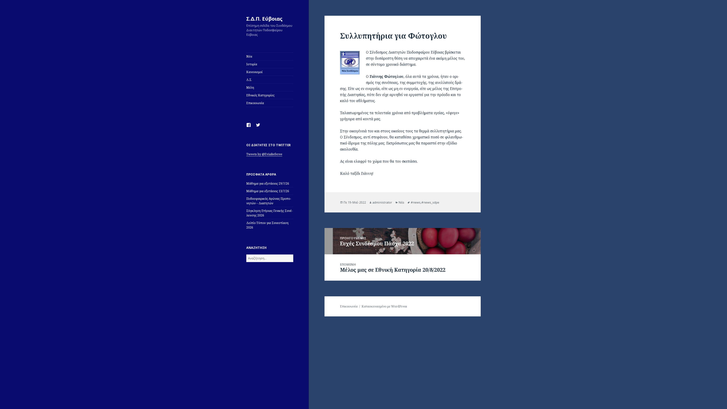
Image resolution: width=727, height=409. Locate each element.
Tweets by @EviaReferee (264, 154)
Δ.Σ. (249, 80)
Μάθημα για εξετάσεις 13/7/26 (267, 191)
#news (415, 202)
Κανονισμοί (254, 72)
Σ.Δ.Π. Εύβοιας (264, 18)
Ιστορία (251, 64)
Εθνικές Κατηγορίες (260, 95)
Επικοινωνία (255, 103)
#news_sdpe (430, 202)
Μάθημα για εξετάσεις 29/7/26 (267, 183)
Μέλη (250, 87)
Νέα (249, 56)
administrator (382, 202)
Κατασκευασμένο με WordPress (384, 306)
